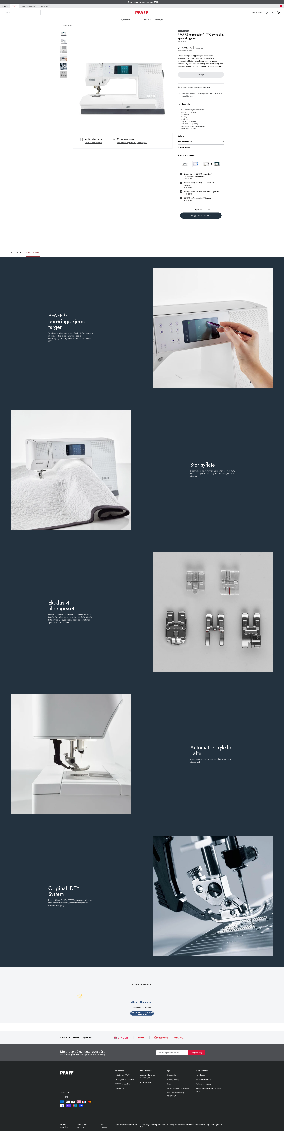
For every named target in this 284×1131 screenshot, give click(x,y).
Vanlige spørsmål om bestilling (178, 1088)
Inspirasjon (159, 19)
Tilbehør (136, 19)
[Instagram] (66, 1097)
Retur (169, 1084)
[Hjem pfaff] (67, 1072)
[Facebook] (62, 1097)
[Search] (38, 12)
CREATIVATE (45, 6)
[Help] (266, 12)
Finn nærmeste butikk (204, 1079)
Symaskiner (125, 19)
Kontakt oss (200, 1075)
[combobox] (22, 12)
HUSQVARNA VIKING (28, 6)
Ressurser (147, 19)
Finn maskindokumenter (93, 143)
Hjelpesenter (171, 1075)
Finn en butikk (257, 13)
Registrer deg (197, 1052)
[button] (278, 12)
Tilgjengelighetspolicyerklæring (126, 1124)
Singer (5, 6)
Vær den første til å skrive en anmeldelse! (142, 1013)
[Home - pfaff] (142, 12)
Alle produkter (67, 26)
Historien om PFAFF (122, 1075)
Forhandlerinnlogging (203, 1084)
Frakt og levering (173, 1079)
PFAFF (14, 6)
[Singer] (121, 1037)
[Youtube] (71, 1097)
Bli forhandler (120, 1088)
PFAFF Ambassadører (123, 1084)
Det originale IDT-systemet (125, 1079)
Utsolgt (201, 74)
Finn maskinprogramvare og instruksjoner (132, 143)
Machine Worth (145, 1082)
